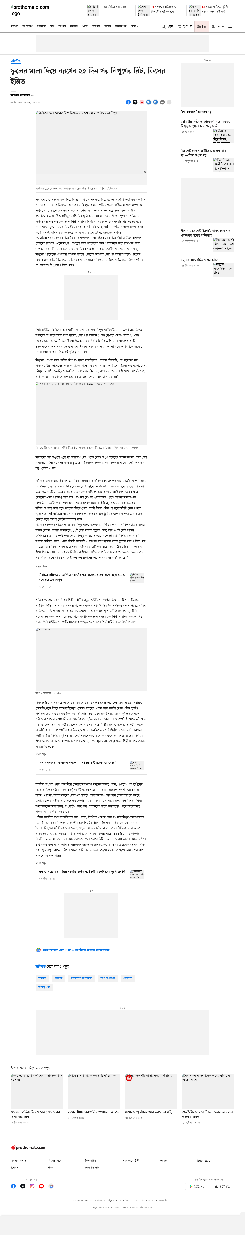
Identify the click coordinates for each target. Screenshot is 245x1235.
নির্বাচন (59, 979)
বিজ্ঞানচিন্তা (91, 1161)
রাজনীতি (41, 26)
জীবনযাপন (121, 26)
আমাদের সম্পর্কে (80, 1200)
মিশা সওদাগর (108, 979)
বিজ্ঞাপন (98, 1200)
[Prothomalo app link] (197, 1187)
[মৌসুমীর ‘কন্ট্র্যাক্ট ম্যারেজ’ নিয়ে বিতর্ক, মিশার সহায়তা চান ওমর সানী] (223, 136)
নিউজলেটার (161, 1200)
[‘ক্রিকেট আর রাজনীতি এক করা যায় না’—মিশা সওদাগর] (223, 165)
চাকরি (108, 26)
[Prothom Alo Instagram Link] (34, 1186)
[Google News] (51, 1187)
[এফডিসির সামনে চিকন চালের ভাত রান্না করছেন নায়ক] (208, 1091)
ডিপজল (42, 979)
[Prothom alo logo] (28, 1149)
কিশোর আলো (55, 1161)
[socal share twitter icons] (135, 104)
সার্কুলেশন (112, 1200)
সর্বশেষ (14, 26)
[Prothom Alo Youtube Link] (43, 1186)
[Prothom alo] (35, 10)
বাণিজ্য (62, 26)
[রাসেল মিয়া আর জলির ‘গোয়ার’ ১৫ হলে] (94, 1091)
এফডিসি (127, 979)
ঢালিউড (16, 61)
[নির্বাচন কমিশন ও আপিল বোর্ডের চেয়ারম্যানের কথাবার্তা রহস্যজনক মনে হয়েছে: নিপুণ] (137, 578)
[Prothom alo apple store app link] (222, 1187)
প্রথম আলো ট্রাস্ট (130, 1161)
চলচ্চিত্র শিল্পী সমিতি (81, 979)
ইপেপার (15, 1168)
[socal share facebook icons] (128, 104)
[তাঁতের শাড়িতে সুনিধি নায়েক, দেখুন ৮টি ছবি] (195, 10)
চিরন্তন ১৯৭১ (203, 1161)
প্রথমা (51, 1168)
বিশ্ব (52, 26)
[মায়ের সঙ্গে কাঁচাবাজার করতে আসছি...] (151, 1091)
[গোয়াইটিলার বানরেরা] (93, 10)
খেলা (85, 26)
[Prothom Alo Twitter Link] (24, 1186)
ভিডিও (134, 26)
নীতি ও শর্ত (128, 1200)
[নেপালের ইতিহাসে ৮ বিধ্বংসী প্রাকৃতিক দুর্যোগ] (144, 10)
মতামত (74, 26)
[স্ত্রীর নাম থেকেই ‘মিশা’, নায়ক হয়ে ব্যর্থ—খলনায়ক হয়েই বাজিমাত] (223, 245)
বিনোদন (96, 26)
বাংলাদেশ (28, 26)
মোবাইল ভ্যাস (92, 1168)
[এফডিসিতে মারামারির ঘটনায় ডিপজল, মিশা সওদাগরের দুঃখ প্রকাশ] (137, 874)
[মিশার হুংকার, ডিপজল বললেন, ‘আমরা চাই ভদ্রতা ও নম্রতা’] (137, 765)
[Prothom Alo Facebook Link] (15, 1186)
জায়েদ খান (44, 987)
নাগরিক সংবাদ (18, 1161)
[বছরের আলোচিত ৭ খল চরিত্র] (223, 270)
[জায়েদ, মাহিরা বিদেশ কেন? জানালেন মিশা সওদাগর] (37, 1091)
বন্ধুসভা (163, 1161)
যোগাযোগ (145, 1200)
